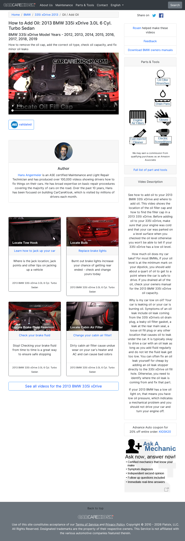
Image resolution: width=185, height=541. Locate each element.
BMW (27, 14)
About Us (46, 5)
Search (175, 5)
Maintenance (64, 5)
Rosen (137, 28)
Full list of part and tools (150, 170)
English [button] (116, 5)
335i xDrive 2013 (46, 14)
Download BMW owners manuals (150, 50)
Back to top (95, 508)
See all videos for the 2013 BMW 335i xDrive (63, 386)
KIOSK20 (165, 431)
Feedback (150, 41)
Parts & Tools (85, 5)
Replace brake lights (92, 250)
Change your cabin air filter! (92, 335)
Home (16, 14)
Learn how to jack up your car (34, 250)
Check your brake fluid (34, 335)
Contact (102, 5)
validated (25, 124)
